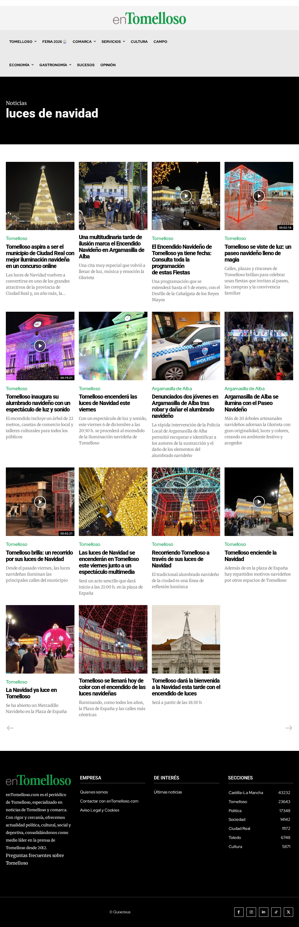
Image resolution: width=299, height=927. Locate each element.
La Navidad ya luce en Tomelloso (31, 693)
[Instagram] (251, 912)
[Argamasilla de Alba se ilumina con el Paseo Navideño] (259, 346)
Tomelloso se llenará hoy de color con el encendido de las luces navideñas (112, 687)
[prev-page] (10, 728)
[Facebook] (239, 912)
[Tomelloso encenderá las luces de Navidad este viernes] (113, 346)
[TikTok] (276, 912)
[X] (288, 912)
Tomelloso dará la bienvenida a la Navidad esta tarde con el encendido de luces (186, 687)
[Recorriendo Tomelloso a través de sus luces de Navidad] (186, 501)
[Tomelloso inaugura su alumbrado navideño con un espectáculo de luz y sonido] (40, 346)
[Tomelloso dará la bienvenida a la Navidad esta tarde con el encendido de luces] (186, 639)
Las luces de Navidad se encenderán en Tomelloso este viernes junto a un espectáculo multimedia (109, 562)
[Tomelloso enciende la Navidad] (259, 501)
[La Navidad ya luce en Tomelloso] (40, 639)
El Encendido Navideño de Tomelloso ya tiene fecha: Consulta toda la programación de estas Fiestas (182, 259)
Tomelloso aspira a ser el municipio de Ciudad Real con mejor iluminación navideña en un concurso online (40, 256)
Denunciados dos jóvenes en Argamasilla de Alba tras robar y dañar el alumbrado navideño (185, 406)
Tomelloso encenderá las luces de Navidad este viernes (108, 403)
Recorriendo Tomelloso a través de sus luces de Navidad (180, 559)
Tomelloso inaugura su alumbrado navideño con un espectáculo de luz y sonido (38, 403)
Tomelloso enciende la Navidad (251, 555)
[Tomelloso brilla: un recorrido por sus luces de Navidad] (40, 501)
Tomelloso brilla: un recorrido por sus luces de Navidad (39, 555)
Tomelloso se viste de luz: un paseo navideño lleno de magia (258, 253)
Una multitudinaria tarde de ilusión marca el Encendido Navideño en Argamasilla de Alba (111, 247)
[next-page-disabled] (288, 728)
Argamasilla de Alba (172, 388)
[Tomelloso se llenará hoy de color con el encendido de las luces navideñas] (113, 639)
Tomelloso (16, 238)
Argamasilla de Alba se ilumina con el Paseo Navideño (251, 403)
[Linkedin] (264, 912)
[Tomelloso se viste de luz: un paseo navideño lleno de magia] (259, 196)
